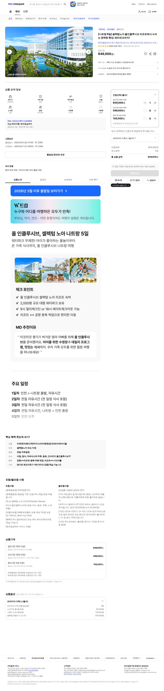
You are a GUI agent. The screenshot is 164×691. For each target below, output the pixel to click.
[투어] (17, 11)
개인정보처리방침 (38, 658)
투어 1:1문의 (68, 674)
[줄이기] (145, 103)
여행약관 (76, 658)
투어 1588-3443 (69, 668)
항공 (10, 18)
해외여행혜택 (79, 18)
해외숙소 (19, 18)
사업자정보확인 (33, 670)
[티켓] (26, 11)
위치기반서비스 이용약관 (58, 658)
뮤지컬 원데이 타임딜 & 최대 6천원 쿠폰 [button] (45, 4)
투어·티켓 (42, 18)
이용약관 (23, 658)
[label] (135, 95)
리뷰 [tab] (93, 179)
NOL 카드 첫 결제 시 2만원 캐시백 (120, 62)
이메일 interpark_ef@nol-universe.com (137, 670)
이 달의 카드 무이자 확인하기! (118, 68)
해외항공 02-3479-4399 (72, 672)
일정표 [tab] (43, 179)
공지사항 (124, 658)
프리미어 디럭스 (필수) (17, 601)
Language (149, 658)
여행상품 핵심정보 (130, 46)
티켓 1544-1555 (81, 668)
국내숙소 (53, 18)
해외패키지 (30, 18)
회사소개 (11, 658)
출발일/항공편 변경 (55, 154)
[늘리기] (155, 103)
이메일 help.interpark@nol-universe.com (91, 670)
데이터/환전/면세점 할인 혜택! (119, 74)
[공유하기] (150, 54)
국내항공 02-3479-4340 (90, 672)
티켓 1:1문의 (77, 674)
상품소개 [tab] (18, 179)
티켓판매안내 (110, 658)
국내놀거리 (65, 18)
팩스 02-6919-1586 (70, 670)
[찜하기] (145, 54)
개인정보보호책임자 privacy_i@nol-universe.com (140, 672)
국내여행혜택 (93, 18)
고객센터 (136, 658)
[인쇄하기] (154, 54)
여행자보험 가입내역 (92, 658)
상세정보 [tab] (68, 179)
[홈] (10, 11)
